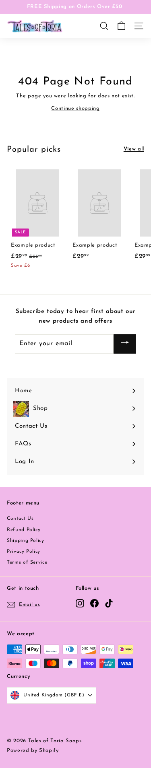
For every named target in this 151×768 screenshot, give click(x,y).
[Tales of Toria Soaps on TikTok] (109, 603)
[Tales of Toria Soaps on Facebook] (94, 603)
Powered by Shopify (33, 750)
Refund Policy (23, 529)
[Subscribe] (125, 343)
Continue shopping (75, 108)
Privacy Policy (23, 551)
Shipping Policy (25, 540)
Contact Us (20, 518)
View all (134, 149)
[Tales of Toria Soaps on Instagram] (80, 603)
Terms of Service (27, 562)
